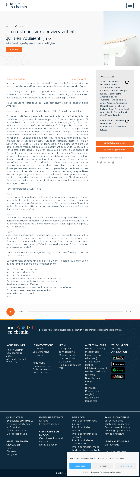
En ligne (43, 420)
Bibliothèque (112, 444)
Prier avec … (80, 417)
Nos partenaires (41, 366)
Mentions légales (68, 355)
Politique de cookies (91, 472)
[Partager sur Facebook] (97, 162)
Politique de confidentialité (110, 472)
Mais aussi (39, 363)
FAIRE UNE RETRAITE (51, 417)
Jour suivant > (80, 79)
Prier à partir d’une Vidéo (85, 447)
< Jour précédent (16, 79)
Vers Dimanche (41, 352)
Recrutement (40, 372)
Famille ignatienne (117, 417)
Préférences (125, 466)
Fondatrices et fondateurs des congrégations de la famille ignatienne (119, 430)
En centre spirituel (49, 424)
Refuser (103, 466)
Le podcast (39, 348)
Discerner (11, 451)
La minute (38, 355)
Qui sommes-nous (42, 369)
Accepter (80, 466)
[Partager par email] (109, 162)
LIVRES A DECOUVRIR (117, 441)
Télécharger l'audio (116, 149)
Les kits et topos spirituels (86, 450)
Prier (9, 448)
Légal (62, 345)
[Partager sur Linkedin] (105, 162)
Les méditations (43, 345)
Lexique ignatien (48, 444)
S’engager (12, 454)
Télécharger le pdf (116, 143)
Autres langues (95, 345)
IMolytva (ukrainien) (96, 368)
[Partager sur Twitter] (101, 162)
